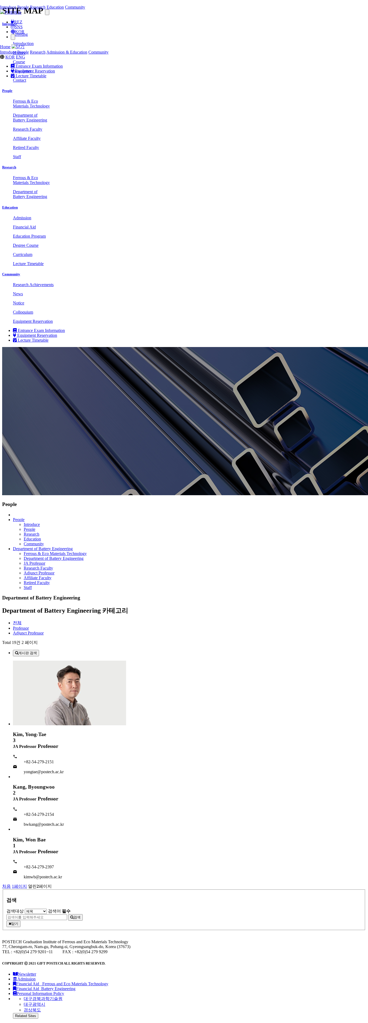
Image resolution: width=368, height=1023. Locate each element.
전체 (17, 622)
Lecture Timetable (30, 76)
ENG (20, 57)
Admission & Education (66, 52)
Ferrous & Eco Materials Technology (55, 553)
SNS (19, 27)
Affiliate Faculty (37, 577)
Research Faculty (38, 568)
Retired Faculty (37, 582)
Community (75, 7)
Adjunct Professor (39, 573)
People (23, 7)
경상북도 (32, 1010)
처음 (6, 886)
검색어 (59, 911)
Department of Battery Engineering (54, 558)
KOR (20, 31)
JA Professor (34, 563)
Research (38, 7)
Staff (28, 587)
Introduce (8, 7)
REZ (18, 22)
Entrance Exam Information (39, 66)
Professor (21, 628)
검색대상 (15, 911)
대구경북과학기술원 (43, 998)
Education (55, 7)
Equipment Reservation (34, 71)
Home (5, 46)
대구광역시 (34, 1004)
